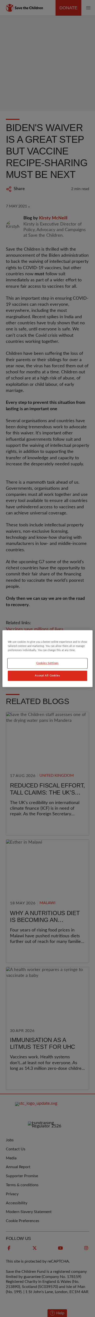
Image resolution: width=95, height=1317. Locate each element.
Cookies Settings (47, 663)
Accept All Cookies (47, 675)
